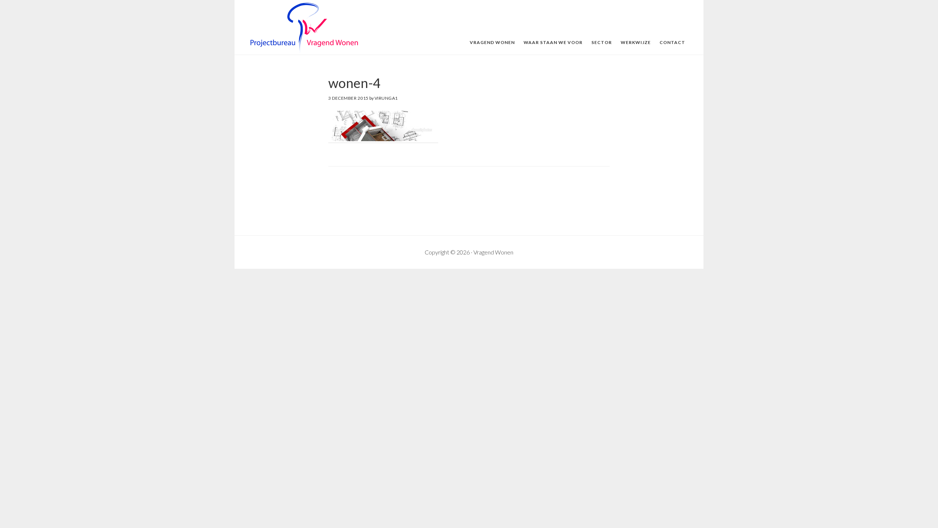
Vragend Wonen (493, 252)
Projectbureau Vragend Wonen (304, 28)
